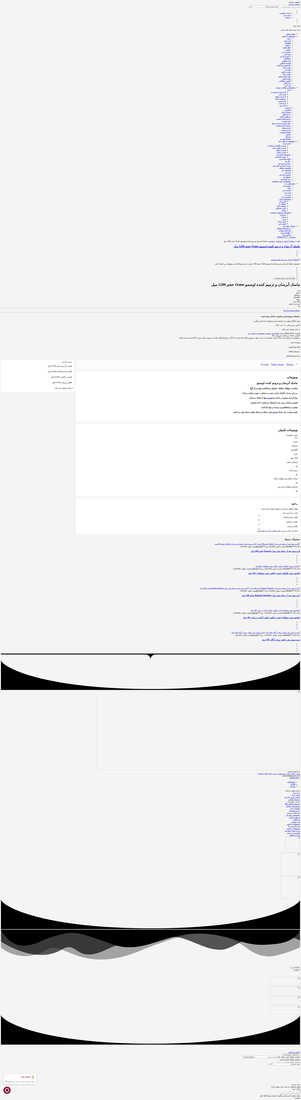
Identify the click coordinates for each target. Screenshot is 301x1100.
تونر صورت (286, 121)
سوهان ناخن (281, 206)
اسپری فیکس (285, 63)
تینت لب (287, 54)
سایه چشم (286, 79)
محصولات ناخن (285, 199)
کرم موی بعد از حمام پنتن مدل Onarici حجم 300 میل (275, 551)
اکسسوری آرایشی (284, 65)
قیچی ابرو (282, 224)
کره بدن (287, 195)
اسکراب (287, 110)
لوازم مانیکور (281, 208)
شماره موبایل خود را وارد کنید (288, 1057)
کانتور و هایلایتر (285, 81)
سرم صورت (286, 130)
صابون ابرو (286, 52)
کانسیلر (288, 43)
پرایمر (288, 50)
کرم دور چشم (280, 97)
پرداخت (288, 17)
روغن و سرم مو (284, 163)
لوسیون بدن (286, 197)
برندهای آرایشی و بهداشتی (285, 241)
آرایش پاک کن (285, 56)
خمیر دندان (281, 222)
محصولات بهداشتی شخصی (280, 213)
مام (289, 188)
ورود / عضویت (285, 13)
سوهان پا (282, 204)
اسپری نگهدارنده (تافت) (277, 146)
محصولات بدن (289, 184)
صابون (288, 134)
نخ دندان (283, 215)
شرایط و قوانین (285, 230)
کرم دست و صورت (278, 92)
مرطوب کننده (280, 99)
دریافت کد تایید (248, 1057)
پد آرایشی (287, 83)
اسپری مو (287, 143)
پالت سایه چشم (284, 76)
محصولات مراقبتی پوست (285, 88)
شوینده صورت (285, 132)
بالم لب (288, 70)
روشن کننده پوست (283, 126)
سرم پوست (286, 128)
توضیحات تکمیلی (277, 364)
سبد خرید (287, 15)
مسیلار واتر (286, 112)
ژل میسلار (286, 114)
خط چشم (287, 47)
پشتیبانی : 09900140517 (286, 237)
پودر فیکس (286, 61)
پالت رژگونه (286, 72)
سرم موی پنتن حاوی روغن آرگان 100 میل (281, 640)
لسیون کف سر (285, 175)
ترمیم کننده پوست (283, 119)
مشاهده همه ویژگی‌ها (291, 310)
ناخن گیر (282, 201)
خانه (298, 241)
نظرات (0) (265, 364)
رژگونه (288, 45)
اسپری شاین (281, 152)
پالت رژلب (286, 74)
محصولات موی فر (284, 155)
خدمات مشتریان (289, 226)
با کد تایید (296, 1054)
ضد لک (288, 137)
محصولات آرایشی (288, 36)
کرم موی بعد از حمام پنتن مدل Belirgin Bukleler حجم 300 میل (271, 595)
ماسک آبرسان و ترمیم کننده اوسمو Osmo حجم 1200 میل (267, 246)
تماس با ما (287, 235)
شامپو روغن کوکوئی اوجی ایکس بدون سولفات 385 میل (274, 573)
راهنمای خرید (285, 233)
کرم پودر (287, 41)
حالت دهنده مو (285, 159)
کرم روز (282, 105)
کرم (289, 90)
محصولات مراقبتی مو (287, 141)
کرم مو (288, 172)
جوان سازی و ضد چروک (281, 123)
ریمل (289, 38)
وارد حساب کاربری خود (271, 531)
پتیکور (283, 210)
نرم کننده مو (286, 179)
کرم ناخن (282, 94)
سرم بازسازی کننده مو (282, 166)
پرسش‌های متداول (283, 228)
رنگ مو (288, 161)
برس (284, 219)
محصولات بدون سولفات (281, 181)
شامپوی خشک (285, 168)
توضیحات (289, 364)
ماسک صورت (285, 139)
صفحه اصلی (290, 34)
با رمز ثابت (287, 1054)
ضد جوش (282, 101)
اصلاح (283, 217)
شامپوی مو (286, 170)
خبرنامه (297, 967)
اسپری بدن (286, 190)
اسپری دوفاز (281, 150)
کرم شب (282, 103)
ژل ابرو (288, 85)
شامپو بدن (287, 186)
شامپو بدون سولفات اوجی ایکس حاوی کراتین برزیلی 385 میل (271, 617)
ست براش (286, 67)
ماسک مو (287, 177)
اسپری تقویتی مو (279, 148)
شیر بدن (287, 192)
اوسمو (271, 241)
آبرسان (288, 108)
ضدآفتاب (287, 59)
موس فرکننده (280, 157)
